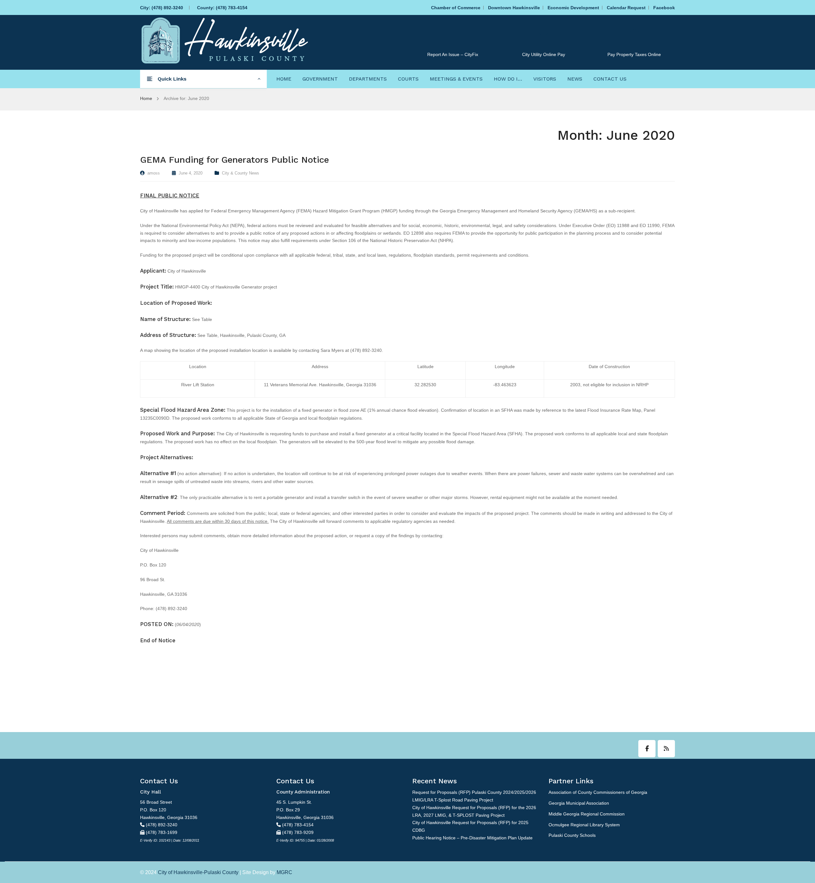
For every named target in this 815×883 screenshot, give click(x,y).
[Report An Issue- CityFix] (453, 32)
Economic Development (573, 7)
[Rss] (666, 748)
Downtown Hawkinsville (514, 7)
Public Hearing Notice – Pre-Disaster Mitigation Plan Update (472, 837)
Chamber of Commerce (455, 7)
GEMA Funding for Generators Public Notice (234, 159)
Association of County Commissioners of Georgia (598, 792)
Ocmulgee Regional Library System (584, 824)
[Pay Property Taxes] (634, 32)
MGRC (284, 872)
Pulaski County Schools (572, 835)
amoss (153, 173)
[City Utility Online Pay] (543, 32)
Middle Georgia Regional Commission (587, 813)
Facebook (664, 7)
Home (146, 98)
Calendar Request (626, 7)
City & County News (240, 173)
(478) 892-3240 (167, 7)
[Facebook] (647, 748)
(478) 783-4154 (231, 7)
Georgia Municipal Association (579, 803)
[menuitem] (283, 79)
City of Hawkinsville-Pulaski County (198, 872)
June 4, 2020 (190, 173)
